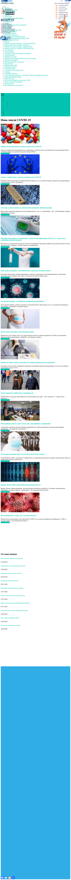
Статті (6, 98)
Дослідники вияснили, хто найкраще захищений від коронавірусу (23, 301)
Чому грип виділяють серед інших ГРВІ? (17, 80)
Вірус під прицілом (14, 105)
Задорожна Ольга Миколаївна (13, 18)
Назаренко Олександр (11, 35)
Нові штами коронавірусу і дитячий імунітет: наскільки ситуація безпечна (25, 270)
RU (5, 115)
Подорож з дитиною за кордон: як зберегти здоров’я (13, 595)
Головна (7, 15)
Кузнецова (7, 26)
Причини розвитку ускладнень (14, 61)
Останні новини (9, 55)
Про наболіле (8, 63)
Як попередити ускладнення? (13, 85)
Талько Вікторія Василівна (12, 77)
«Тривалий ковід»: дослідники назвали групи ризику (13, 565)
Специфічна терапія (10, 73)
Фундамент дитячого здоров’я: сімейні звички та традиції (14, 610)
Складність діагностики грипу (14, 70)
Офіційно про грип (10, 56)
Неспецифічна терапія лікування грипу (16, 38)
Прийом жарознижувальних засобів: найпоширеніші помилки (15, 602)
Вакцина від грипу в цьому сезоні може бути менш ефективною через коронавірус (28, 362)
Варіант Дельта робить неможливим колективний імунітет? (21, 485)
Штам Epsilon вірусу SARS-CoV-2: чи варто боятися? (19, 515)
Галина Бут (8, 13)
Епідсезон (11, 102)
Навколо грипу (13, 104)
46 (5, 6)
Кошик (6, 23)
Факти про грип (9, 78)
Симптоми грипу (9, 68)
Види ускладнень (9, 11)
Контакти (7, 20)
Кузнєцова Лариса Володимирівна (15, 25)
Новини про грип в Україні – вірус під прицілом (19, 43)
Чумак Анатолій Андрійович (13, 82)
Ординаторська (9, 51)
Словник (7, 72)
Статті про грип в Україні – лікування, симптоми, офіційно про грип (26, 75)
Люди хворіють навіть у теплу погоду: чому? (11, 573)
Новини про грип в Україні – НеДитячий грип (19, 48)
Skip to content (5, 1)
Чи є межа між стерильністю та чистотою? (10, 625)
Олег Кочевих (8, 50)
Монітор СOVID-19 (10, 31)
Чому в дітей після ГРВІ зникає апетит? (10, 617)
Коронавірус (8, 21)
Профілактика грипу (10, 65)
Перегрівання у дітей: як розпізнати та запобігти (12, 588)
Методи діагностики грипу (13, 30)
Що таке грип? (9, 83)
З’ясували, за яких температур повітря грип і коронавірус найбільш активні (26, 207)
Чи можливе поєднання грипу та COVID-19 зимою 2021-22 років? (22, 454)
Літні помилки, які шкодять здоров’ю (9, 580)
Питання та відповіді (11, 60)
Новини (7, 41)
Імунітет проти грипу (11, 10)
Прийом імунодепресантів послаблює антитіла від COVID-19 (21, 146)
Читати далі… (5, 153)
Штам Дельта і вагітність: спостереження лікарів (17, 332)
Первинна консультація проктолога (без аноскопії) (20, 58)
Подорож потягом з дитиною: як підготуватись (12, 558)
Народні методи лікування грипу (14, 36)
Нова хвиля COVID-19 (11, 40)
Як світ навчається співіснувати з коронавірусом (17, 393)
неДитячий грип (9, 112)
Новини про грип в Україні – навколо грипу (18, 46)
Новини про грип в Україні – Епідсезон (16, 45)
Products (7, 8)
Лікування (7, 28)
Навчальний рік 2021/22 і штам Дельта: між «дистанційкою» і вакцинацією (26, 423)
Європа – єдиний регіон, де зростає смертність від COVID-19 (21, 177)
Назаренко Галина (10, 33)
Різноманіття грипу (10, 67)
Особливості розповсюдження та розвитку (17, 53)
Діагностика (8, 16)
